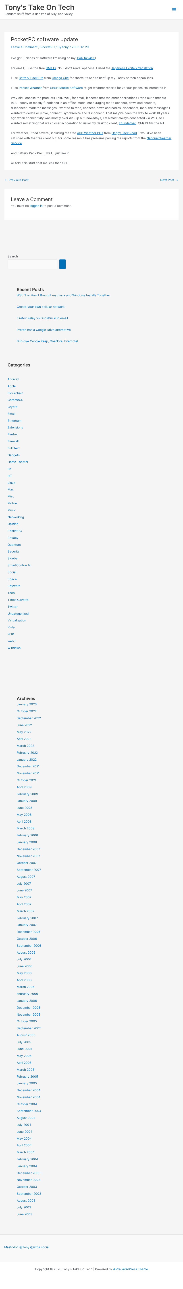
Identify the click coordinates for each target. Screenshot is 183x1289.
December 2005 (28, 1007)
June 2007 (24, 890)
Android (13, 379)
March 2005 (25, 1069)
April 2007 (24, 904)
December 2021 (28, 766)
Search (13, 256)
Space (12, 579)
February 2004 (27, 1159)
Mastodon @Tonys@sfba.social (26, 1247)
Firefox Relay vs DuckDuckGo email (42, 318)
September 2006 (29, 945)
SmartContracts (19, 565)
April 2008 (24, 821)
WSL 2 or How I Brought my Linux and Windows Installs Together (63, 295)
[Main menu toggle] (174, 9)
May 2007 (24, 897)
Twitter (13, 606)
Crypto (12, 407)
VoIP (11, 634)
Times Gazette (18, 600)
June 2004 (24, 1131)
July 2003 (24, 1207)
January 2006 (27, 1000)
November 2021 (28, 773)
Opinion (13, 524)
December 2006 (28, 932)
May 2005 (24, 1056)
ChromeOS (15, 400)
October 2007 (27, 863)
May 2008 (24, 814)
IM (9, 469)
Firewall (13, 441)
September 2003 (29, 1193)
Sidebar (13, 558)
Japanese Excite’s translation (132, 68)
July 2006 (24, 959)
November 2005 (28, 1014)
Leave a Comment (24, 47)
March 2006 (26, 987)
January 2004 (27, 1166)
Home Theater (18, 462)
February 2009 (27, 794)
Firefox (12, 434)
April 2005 (24, 1062)
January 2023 (27, 704)
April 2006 (24, 980)
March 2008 (25, 828)
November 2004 (28, 1097)
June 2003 (24, 1214)
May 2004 (24, 1138)
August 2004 (26, 1118)
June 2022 (24, 725)
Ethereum (14, 420)
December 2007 (28, 849)
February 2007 (27, 918)
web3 (12, 641)
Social (12, 572)
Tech (11, 593)
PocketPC (47, 47)
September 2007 (29, 869)
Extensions (15, 427)
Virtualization (17, 620)
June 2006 (24, 966)
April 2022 (24, 739)
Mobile (12, 503)
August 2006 (26, 952)
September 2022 (29, 718)
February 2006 (27, 994)
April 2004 (24, 1145)
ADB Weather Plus (90, 133)
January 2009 (27, 801)
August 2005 (26, 1035)
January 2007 (27, 925)
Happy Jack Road (124, 133)
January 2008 (27, 842)
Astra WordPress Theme (130, 1269)
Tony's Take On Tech (39, 7)
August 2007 (26, 876)
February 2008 (27, 835)
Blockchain (15, 393)
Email (11, 413)
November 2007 (28, 856)
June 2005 (24, 1049)
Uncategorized (18, 613)
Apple (12, 386)
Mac (11, 489)
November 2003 (28, 1180)
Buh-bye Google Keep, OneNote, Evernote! (47, 341)
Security (14, 551)
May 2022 (24, 732)
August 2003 (26, 1200)
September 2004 (29, 1111)
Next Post (169, 180)
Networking (16, 517)
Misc (11, 496)
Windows (14, 648)
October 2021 (26, 780)
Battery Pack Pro (31, 78)
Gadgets (14, 455)
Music (12, 510)
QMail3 (51, 68)
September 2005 (29, 1028)
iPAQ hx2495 (86, 58)
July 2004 (24, 1124)
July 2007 (24, 883)
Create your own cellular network (40, 306)
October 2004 (27, 1104)
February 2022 (27, 752)
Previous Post (17, 180)
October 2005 (27, 1021)
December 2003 (28, 1173)
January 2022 (27, 759)
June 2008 (24, 807)
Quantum (14, 544)
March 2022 (25, 745)
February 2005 (27, 1076)
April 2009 (24, 787)
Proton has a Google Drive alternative (44, 330)
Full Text (14, 448)
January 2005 (27, 1083)
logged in (36, 206)
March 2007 (25, 911)
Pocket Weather (30, 88)
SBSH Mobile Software (66, 88)
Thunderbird (127, 123)
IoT (10, 475)
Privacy (13, 538)
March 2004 (26, 1152)
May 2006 (24, 973)
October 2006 (27, 938)
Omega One (60, 78)
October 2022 (27, 711)
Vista (11, 627)
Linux (11, 482)
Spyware (14, 586)
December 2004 (28, 1090)
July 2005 (24, 1042)
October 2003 (27, 1186)
